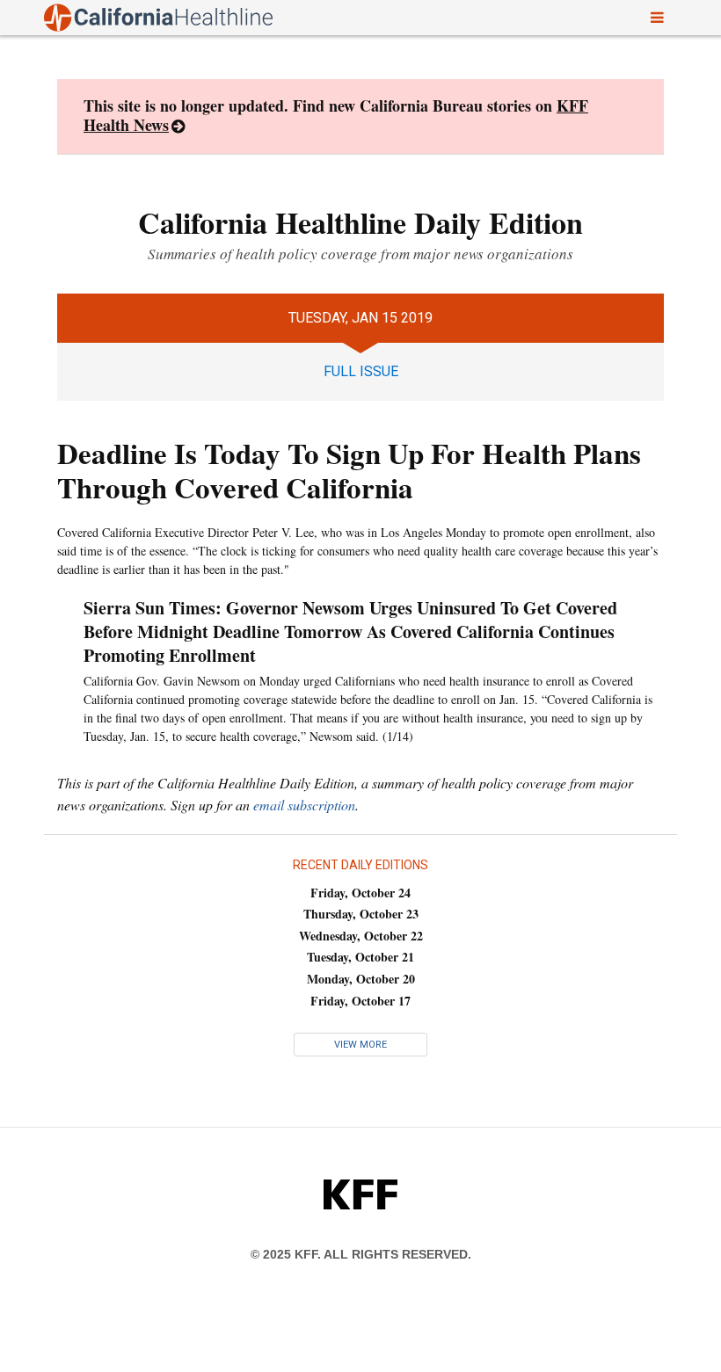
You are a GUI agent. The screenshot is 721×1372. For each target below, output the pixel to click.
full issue (361, 371)
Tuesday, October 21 (360, 956)
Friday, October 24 (360, 892)
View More (360, 1044)
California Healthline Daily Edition (360, 222)
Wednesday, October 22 (361, 935)
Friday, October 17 (360, 1000)
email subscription (304, 804)
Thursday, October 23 (361, 913)
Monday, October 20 (361, 978)
